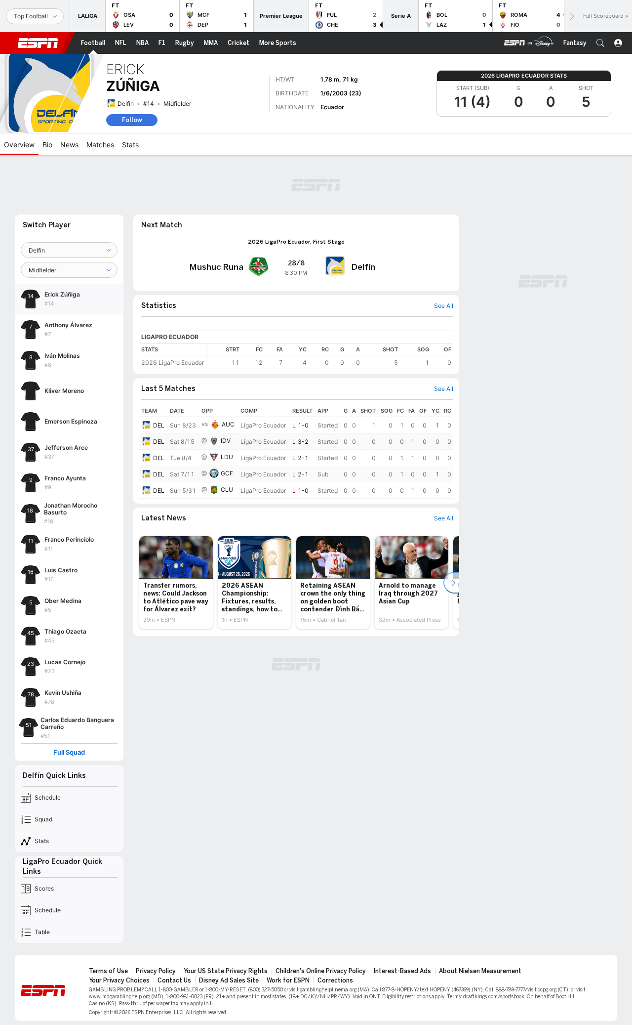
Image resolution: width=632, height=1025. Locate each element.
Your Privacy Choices (119, 980)
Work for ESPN (288, 980)
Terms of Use (108, 971)
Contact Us (174, 980)
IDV (226, 440)
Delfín (126, 103)
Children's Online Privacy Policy (321, 971)
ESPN (38, 43)
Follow (132, 120)
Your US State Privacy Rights (226, 971)
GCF (227, 473)
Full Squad (69, 752)
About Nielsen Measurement (480, 971)
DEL (158, 425)
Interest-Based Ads (402, 971)
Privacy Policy (156, 971)
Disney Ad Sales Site (229, 980)
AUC (228, 424)
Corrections (335, 980)
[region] (329, 356)
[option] (176, 582)
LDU (227, 457)
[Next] (571, 16)
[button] (600, 43)
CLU (227, 489)
